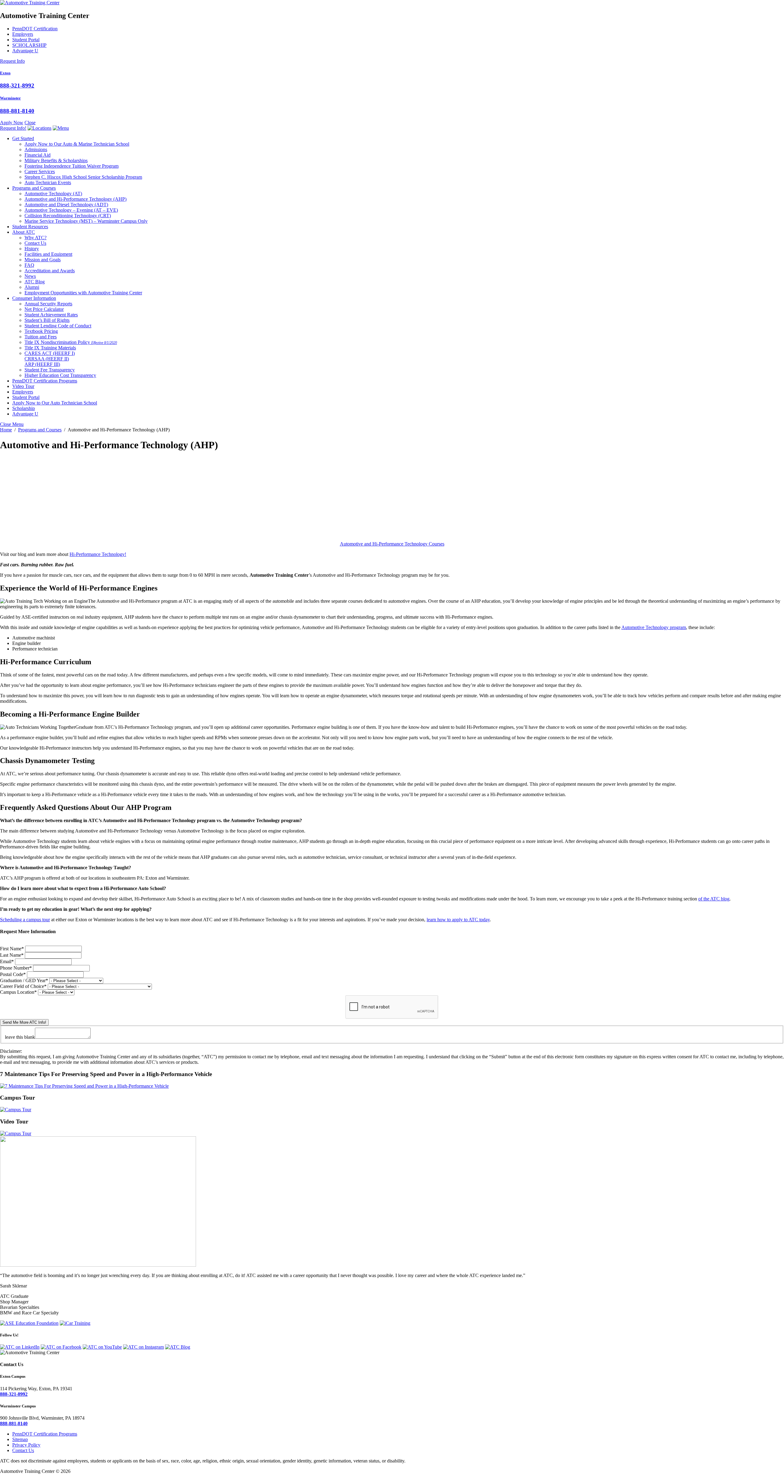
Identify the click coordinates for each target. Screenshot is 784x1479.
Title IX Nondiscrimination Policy (70, 342)
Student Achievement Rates (51, 314)
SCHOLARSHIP (29, 45)
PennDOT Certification (35, 28)
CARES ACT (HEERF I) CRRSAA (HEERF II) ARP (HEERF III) (49, 359)
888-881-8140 (17, 111)
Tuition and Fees (40, 336)
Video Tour (23, 386)
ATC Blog (34, 281)
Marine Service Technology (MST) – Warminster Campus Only (86, 221)
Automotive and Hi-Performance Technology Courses (392, 543)
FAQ (29, 265)
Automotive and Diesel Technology (66, 204)
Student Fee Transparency (49, 369)
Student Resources (30, 226)
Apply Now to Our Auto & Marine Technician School (76, 144)
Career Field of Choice (23, 986)
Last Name (12, 955)
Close (30, 122)
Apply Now (11, 122)
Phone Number (16, 967)
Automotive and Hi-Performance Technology (75, 199)
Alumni (31, 287)
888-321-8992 (17, 85)
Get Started (23, 138)
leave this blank (20, 1037)
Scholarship (23, 408)
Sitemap (20, 1439)
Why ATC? (35, 237)
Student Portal (26, 39)
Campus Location (18, 992)
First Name (12, 948)
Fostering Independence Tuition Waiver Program (71, 166)
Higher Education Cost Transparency (60, 375)
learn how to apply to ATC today (458, 919)
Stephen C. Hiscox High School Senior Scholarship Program (83, 177)
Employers (22, 34)
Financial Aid (37, 155)
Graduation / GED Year (24, 980)
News (30, 276)
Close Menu (12, 424)
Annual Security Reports (48, 303)
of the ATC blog (713, 898)
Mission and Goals (42, 259)
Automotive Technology (53, 193)
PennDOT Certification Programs (44, 380)
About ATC (23, 232)
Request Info (12, 61)
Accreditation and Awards (49, 270)
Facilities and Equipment (48, 254)
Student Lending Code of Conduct (57, 325)
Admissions (35, 149)
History (31, 248)
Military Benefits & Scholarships (56, 160)
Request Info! (13, 128)
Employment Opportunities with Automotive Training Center (83, 292)
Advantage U (25, 50)
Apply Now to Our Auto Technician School (54, 402)
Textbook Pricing (41, 331)
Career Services (39, 171)
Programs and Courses (34, 188)
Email (7, 961)
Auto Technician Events (47, 182)
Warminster (10, 98)
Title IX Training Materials (50, 347)
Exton (5, 73)
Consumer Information (34, 298)
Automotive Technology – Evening (71, 210)
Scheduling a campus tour (25, 919)
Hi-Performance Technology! (98, 554)
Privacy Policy (26, 1444)
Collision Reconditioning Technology (67, 215)
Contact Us (35, 243)
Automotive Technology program (653, 627)
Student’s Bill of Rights (47, 320)
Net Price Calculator (44, 309)
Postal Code (13, 974)
